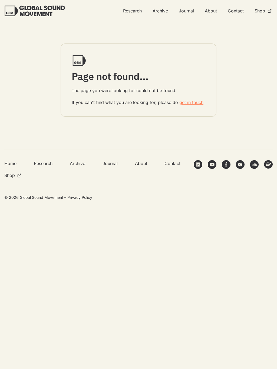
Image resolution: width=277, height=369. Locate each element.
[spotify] (268, 164)
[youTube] (212, 164)
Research (132, 11)
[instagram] (240, 164)
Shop (260, 11)
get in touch (191, 102)
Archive (160, 11)
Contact (236, 11)
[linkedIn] (198, 164)
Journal (186, 11)
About (211, 11)
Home (10, 163)
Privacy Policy (79, 197)
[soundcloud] (254, 164)
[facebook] (226, 164)
